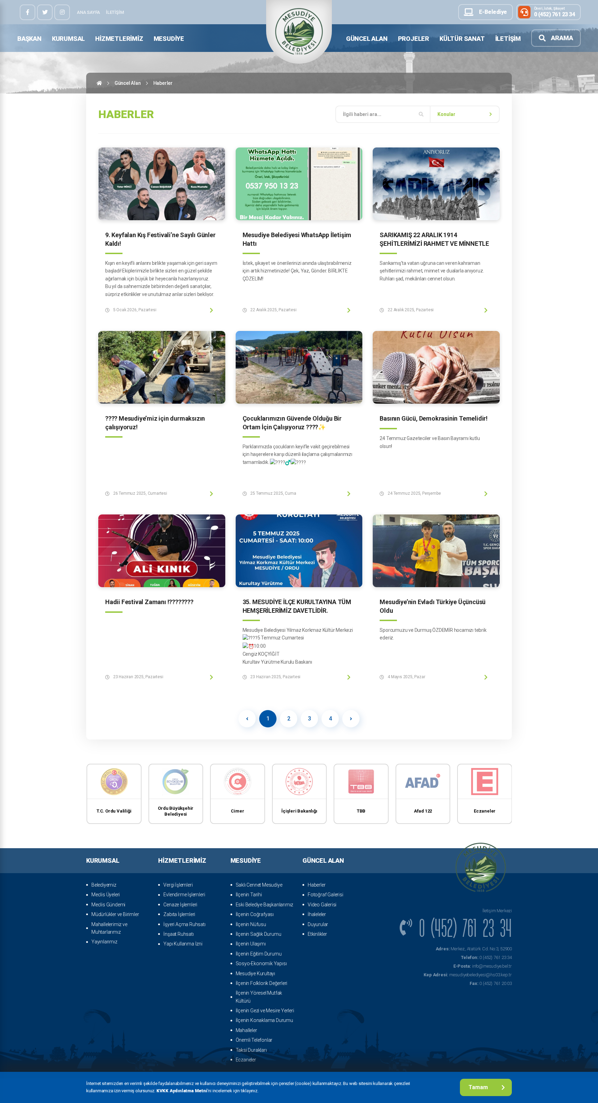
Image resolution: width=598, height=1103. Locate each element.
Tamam (478, 1087)
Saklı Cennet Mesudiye (259, 885)
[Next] (351, 718)
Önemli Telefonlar (254, 1040)
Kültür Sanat (462, 38)
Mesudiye (169, 38)
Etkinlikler (317, 934)
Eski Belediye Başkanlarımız (264, 904)
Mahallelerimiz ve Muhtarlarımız (109, 928)
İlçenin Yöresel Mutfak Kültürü (259, 996)
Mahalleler (246, 1030)
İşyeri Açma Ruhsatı (184, 924)
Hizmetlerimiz (119, 38)
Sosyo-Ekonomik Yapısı (261, 963)
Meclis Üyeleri (105, 894)
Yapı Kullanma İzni (182, 944)
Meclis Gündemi (108, 904)
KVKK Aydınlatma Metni (181, 1090)
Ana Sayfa (88, 12)
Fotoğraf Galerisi (325, 894)
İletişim (115, 12)
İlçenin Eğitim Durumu (259, 954)
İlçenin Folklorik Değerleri (262, 983)
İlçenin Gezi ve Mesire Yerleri (265, 1010)
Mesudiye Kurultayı (255, 973)
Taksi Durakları (251, 1050)
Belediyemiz (103, 885)
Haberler (316, 885)
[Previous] (247, 718)
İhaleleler (317, 914)
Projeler (413, 38)
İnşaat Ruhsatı (178, 934)
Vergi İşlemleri (177, 885)
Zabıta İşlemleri (179, 914)
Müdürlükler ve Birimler (115, 914)
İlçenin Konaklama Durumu (264, 1020)
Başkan (29, 38)
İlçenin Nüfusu (251, 924)
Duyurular (318, 924)
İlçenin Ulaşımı (251, 944)
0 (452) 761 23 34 (486, 957)
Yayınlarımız (104, 941)
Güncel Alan (367, 38)
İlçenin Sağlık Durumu (258, 934)
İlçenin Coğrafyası (255, 914)
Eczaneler (246, 1059)
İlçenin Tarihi (249, 894)
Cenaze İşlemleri (180, 904)
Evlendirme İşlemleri (184, 894)
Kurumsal (68, 38)
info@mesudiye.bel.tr (482, 966)
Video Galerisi (322, 904)
